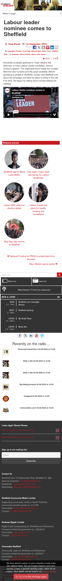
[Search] (59, 274)
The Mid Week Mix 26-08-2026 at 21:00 (18, 437)
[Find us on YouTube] (36, 335)
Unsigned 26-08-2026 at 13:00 (36, 396)
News (44, 51)
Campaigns (11, 51)
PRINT (47, 59)
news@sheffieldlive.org (24, 483)
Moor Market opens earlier (42, 263)
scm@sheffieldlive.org (20, 511)
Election (19, 51)
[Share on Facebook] (34, 47)
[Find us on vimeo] (42, 335)
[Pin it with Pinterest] (48, 47)
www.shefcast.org (22, 532)
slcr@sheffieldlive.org (20, 559)
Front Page (26, 51)
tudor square (41, 54)
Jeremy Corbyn (25, 54)
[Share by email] (56, 47)
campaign (15, 54)
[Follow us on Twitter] (25, 335)
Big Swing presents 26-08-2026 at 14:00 (37, 384)
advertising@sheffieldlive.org (27, 486)
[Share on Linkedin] (52, 47)
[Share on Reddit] (43, 47)
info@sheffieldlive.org (30, 480)
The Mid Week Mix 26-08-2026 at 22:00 (18, 430)
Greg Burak (14, 44)
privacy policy (49, 571)
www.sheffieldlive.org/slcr (25, 556)
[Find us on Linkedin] (31, 335)
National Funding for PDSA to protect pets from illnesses (32, 258)
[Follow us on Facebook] (19, 335)
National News (36, 51)
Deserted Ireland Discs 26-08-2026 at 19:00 (36, 349)
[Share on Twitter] (39, 47)
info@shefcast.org (19, 535)
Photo (49, 51)
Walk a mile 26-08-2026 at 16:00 (36, 361)
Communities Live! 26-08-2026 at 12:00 (36, 407)
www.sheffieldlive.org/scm (26, 508)
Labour (33, 54)
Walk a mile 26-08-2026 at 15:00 (36, 372)
